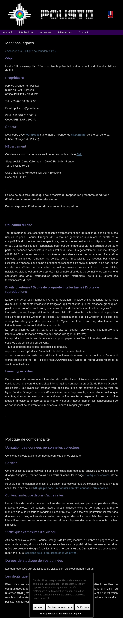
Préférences (83, 607)
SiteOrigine (78, 134)
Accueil (7, 32)
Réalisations (26, 32)
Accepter (38, 607)
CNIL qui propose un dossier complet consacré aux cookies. (70, 488)
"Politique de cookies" (97, 475)
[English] (110, 16)
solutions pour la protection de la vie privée (50, 553)
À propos (45, 32)
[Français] (110, 12)
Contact (83, 32)
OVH (79, 154)
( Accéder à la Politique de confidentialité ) (30, 51)
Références (65, 32)
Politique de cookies (51, 613)
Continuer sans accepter (60, 607)
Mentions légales (72, 613)
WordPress (32, 134)
